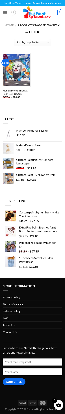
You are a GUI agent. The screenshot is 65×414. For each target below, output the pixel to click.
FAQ (5, 318)
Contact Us (10, 332)
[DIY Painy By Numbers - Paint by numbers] (36, 12)
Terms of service (13, 304)
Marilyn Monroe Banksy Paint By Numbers (15, 92)
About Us (9, 325)
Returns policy (11, 311)
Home (9, 25)
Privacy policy (11, 297)
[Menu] (5, 12)
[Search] (13, 12)
